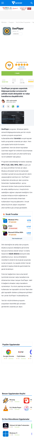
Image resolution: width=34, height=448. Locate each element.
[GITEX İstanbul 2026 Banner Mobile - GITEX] (17, 8)
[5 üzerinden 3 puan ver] (21, 64)
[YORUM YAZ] (18, 108)
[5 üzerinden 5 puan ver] (27, 64)
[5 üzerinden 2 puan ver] (19, 64)
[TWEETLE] (8, 108)
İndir (17, 73)
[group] (17, 118)
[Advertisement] (17, 48)
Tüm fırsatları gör (17, 238)
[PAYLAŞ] (3, 108)
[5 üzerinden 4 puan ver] (24, 64)
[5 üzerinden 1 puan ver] (16, 64)
